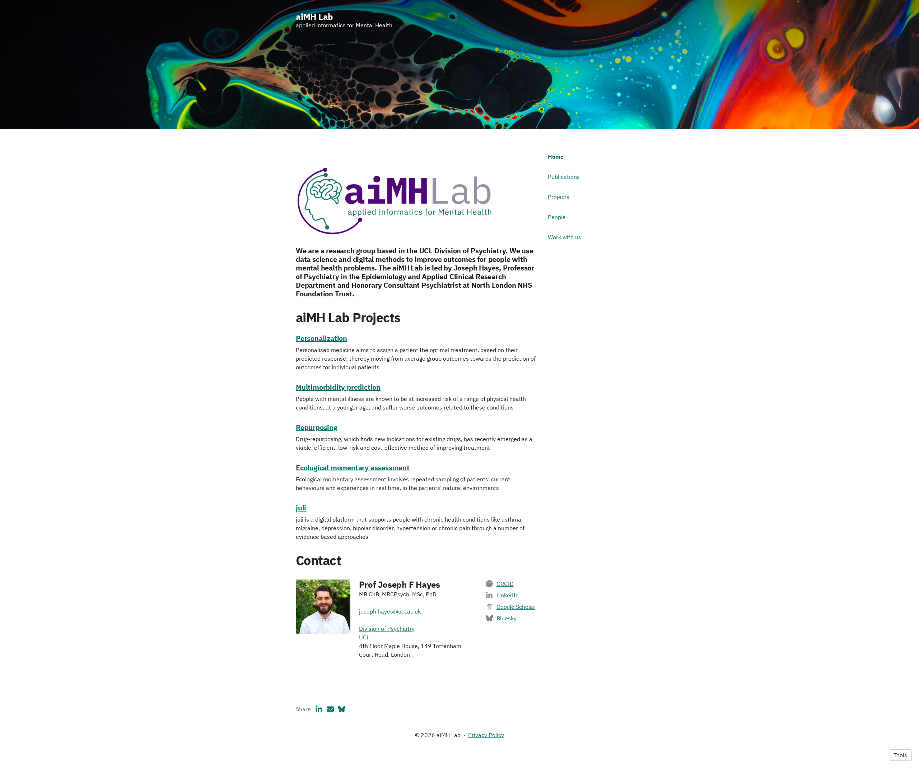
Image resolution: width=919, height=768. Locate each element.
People (557, 217)
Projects (558, 196)
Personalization (321, 338)
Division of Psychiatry (387, 628)
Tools (900, 755)
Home (556, 156)
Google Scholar (515, 606)
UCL (364, 637)
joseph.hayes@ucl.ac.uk (390, 611)
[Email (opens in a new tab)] (330, 709)
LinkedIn (507, 595)
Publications (564, 176)
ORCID (505, 583)
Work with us (564, 237)
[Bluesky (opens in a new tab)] (341, 709)
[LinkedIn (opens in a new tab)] (318, 709)
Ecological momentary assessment (353, 467)
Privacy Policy (486, 735)
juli (301, 508)
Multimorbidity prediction (338, 387)
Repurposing (316, 427)
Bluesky (506, 618)
